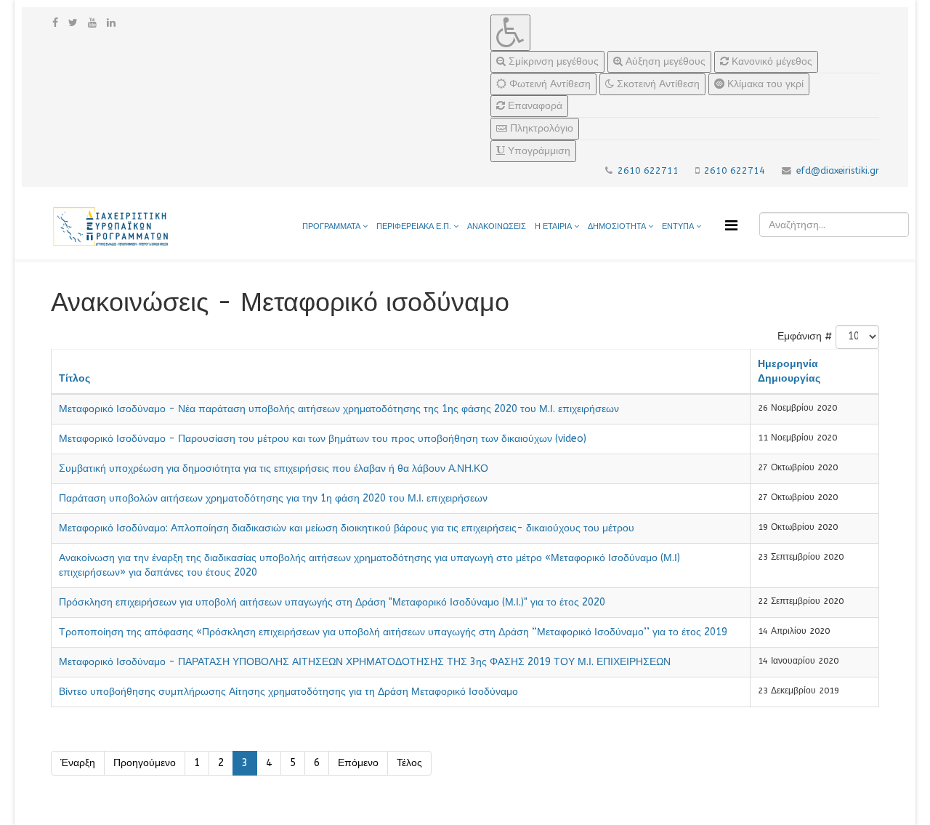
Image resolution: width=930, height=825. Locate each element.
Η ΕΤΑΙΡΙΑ (553, 226)
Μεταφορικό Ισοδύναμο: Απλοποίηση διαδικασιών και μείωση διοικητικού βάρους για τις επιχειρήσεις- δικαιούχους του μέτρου (346, 528)
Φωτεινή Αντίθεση (548, 84)
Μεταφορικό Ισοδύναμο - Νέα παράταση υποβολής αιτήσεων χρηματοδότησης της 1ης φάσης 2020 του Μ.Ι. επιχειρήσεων (339, 409)
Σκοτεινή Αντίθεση (657, 84)
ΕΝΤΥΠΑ (679, 226)
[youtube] (92, 23)
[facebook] (55, 23)
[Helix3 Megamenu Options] (731, 225)
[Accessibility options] (510, 33)
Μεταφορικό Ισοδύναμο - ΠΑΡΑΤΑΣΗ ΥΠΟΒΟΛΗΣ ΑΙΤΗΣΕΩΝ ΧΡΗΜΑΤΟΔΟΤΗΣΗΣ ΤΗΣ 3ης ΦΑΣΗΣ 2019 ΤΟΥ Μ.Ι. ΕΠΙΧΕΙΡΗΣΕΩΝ (365, 662)
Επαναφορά (533, 106)
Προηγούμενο (144, 763)
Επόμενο (358, 763)
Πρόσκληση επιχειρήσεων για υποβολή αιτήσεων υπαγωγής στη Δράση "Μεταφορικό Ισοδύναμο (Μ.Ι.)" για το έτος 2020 (332, 602)
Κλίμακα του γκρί (764, 84)
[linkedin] (111, 23)
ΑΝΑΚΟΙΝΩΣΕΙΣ (496, 226)
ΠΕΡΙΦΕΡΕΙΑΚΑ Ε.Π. (413, 226)
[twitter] (73, 23)
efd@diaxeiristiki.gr (837, 170)
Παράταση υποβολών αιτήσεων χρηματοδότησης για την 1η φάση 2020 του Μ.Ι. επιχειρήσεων (273, 498)
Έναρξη (77, 763)
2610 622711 (648, 170)
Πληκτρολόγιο (540, 128)
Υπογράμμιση (537, 151)
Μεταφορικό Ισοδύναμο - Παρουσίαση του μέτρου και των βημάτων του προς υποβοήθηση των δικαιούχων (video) (322, 438)
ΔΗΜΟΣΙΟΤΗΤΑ (618, 226)
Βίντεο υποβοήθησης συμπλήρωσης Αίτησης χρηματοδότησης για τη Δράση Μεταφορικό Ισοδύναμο (288, 691)
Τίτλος (74, 378)
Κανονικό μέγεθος (770, 61)
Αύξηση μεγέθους (664, 61)
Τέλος (409, 763)
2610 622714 (734, 170)
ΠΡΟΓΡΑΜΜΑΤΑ (331, 226)
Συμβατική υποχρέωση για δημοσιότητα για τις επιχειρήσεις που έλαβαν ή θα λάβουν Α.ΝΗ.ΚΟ (273, 468)
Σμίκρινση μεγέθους (552, 61)
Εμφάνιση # (805, 336)
